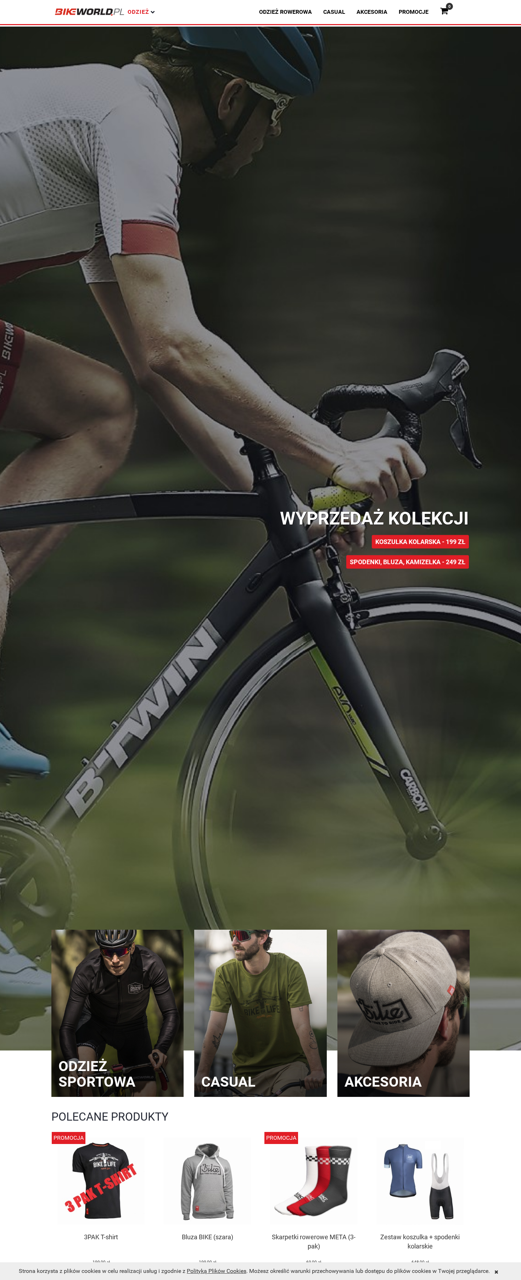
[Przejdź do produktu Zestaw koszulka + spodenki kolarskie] (420, 1182)
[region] (260, 475)
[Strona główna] (89, 12)
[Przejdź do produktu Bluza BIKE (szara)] (207, 1182)
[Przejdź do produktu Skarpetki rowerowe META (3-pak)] (313, 1182)
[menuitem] (285, 12)
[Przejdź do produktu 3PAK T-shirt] (101, 1182)
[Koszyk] (447, 12)
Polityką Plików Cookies (216, 1271)
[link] (260, 538)
